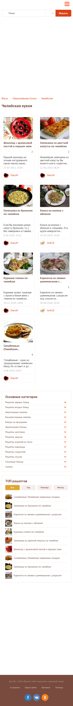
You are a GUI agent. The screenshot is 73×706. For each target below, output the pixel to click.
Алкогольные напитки (16, 412)
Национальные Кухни (24, 98)
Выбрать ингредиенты (50, 13)
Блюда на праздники (16, 422)
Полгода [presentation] (45, 487)
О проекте (15, 687)
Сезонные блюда (14, 461)
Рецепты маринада (15, 446)
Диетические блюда (15, 427)
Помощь (59, 687)
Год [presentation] (28, 487)
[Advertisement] (36, 57)
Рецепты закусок (14, 436)
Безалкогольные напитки (18, 417)
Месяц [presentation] (60, 487)
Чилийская (47, 98)
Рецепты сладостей (15, 451)
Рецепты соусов (13, 456)
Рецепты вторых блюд (17, 407)
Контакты (46, 687)
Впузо (5, 98)
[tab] (12, 487)
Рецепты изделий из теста (18, 441)
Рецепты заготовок (15, 432)
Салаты (9, 466)
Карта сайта (30, 687)
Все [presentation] (12, 487)
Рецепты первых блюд (17, 402)
